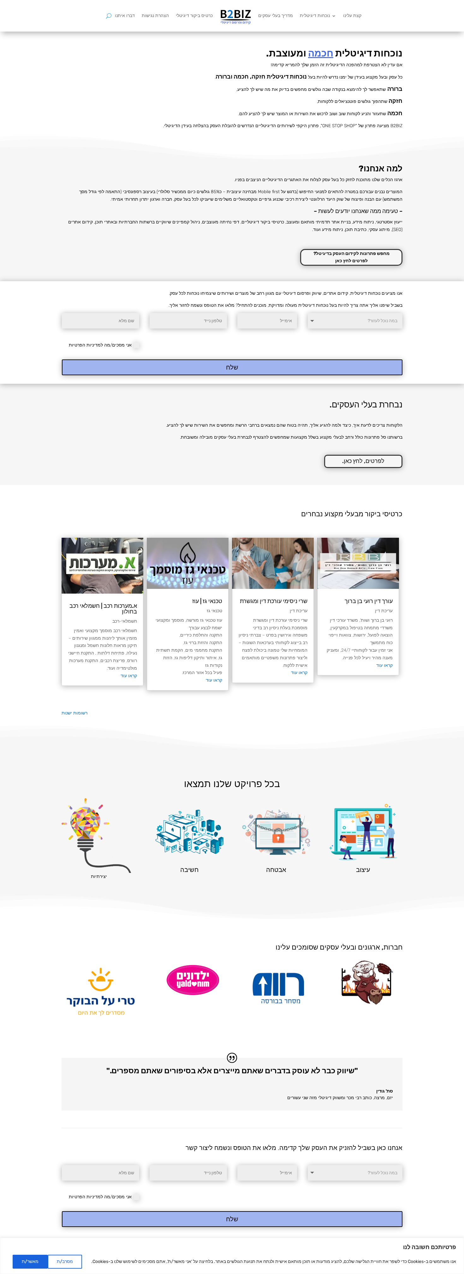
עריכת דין (384, 610)
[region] (232, 1256)
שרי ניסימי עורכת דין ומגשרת (273, 601)
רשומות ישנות (74, 713)
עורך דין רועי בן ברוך (369, 601)
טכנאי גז (214, 610)
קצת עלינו (352, 15)
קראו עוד (384, 665)
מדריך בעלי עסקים (275, 15)
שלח (232, 367)
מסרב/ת (65, 1261)
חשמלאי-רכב (124, 621)
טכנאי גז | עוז (207, 601)
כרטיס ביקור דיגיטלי (194, 15)
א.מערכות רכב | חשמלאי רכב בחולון (103, 608)
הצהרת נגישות (155, 15)
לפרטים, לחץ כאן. (363, 461)
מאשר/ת (30, 1261)
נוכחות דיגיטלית (315, 15)
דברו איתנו (125, 15)
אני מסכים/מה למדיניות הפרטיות (100, 345)
